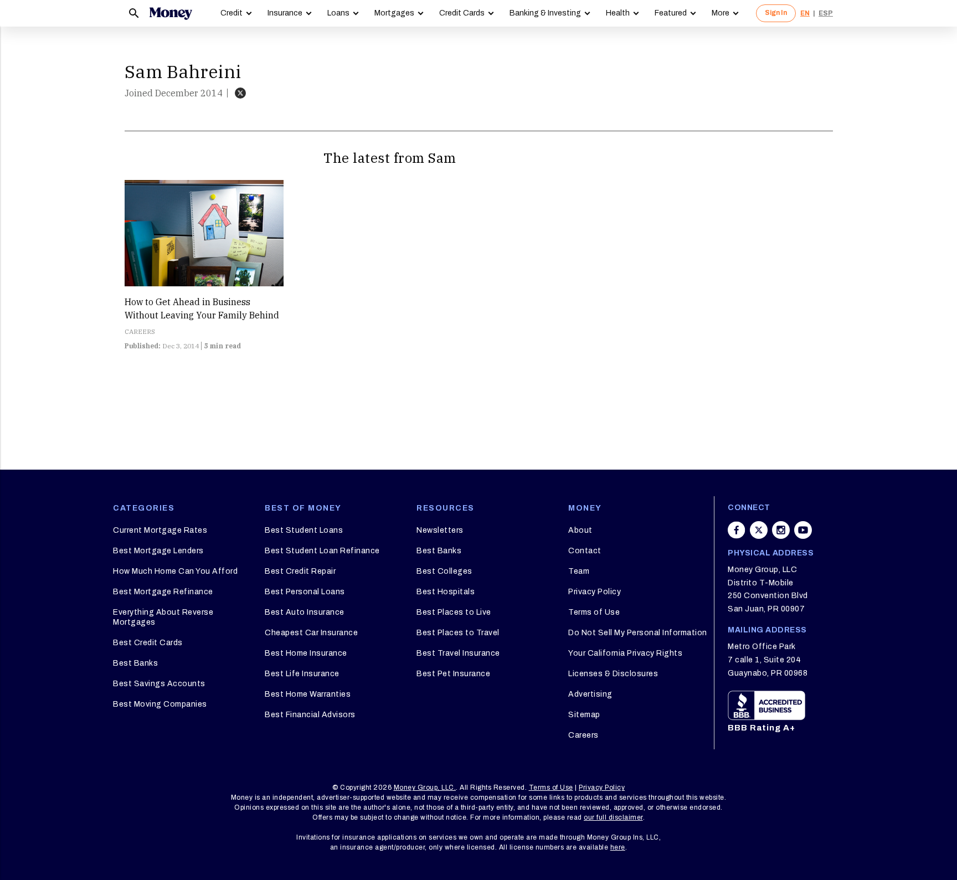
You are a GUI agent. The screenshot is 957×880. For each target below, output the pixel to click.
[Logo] (170, 13)
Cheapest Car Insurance (311, 633)
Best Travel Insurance (458, 653)
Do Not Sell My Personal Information (637, 633)
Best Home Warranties (308, 694)
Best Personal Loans (305, 592)
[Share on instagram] (781, 530)
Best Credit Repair (300, 571)
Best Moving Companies (160, 704)
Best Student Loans (304, 530)
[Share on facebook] (736, 530)
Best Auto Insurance (304, 612)
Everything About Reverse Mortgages (163, 617)
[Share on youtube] (803, 530)
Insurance (284, 13)
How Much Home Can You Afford (175, 571)
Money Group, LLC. (425, 787)
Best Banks (135, 663)
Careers (583, 735)
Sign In (776, 13)
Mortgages (394, 13)
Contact (584, 551)
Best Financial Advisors (310, 715)
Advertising (590, 694)
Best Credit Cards (148, 643)
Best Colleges (444, 571)
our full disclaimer (613, 817)
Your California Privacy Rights (625, 653)
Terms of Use (594, 612)
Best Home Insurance (306, 653)
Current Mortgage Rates (160, 530)
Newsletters (440, 530)
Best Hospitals (445, 592)
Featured (671, 13)
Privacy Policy (594, 592)
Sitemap (584, 715)
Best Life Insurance (302, 674)
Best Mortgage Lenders (158, 551)
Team (578, 571)
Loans (338, 13)
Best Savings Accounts (159, 684)
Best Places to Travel (458, 633)
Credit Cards (462, 13)
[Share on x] (759, 530)
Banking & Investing (545, 13)
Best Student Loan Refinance (322, 551)
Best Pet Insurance (453, 674)
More (720, 13)
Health (618, 13)
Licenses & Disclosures (613, 674)
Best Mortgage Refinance (163, 592)
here (617, 847)
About (580, 530)
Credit (231, 13)
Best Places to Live (453, 612)
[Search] (134, 13)
